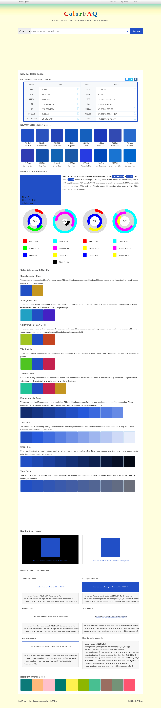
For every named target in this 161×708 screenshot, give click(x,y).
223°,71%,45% (48, 104)
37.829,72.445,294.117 (107, 114)
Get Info (136, 31)
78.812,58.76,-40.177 (107, 119)
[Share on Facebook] (135, 79)
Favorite (113, 2)
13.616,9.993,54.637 (106, 99)
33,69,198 (102, 89)
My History (124, 2)
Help (135, 2)
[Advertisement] (80, 52)
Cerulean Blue (118, 176)
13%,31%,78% (47, 119)
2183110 (45, 114)
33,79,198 (46, 94)
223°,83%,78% (48, 109)
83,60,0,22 (46, 99)
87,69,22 (101, 94)
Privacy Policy (27, 701)
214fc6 (44, 89)
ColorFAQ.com (24, 2)
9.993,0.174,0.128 (105, 104)
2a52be (129, 176)
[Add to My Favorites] (127, 79)
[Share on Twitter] (131, 79)
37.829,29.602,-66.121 (107, 109)
